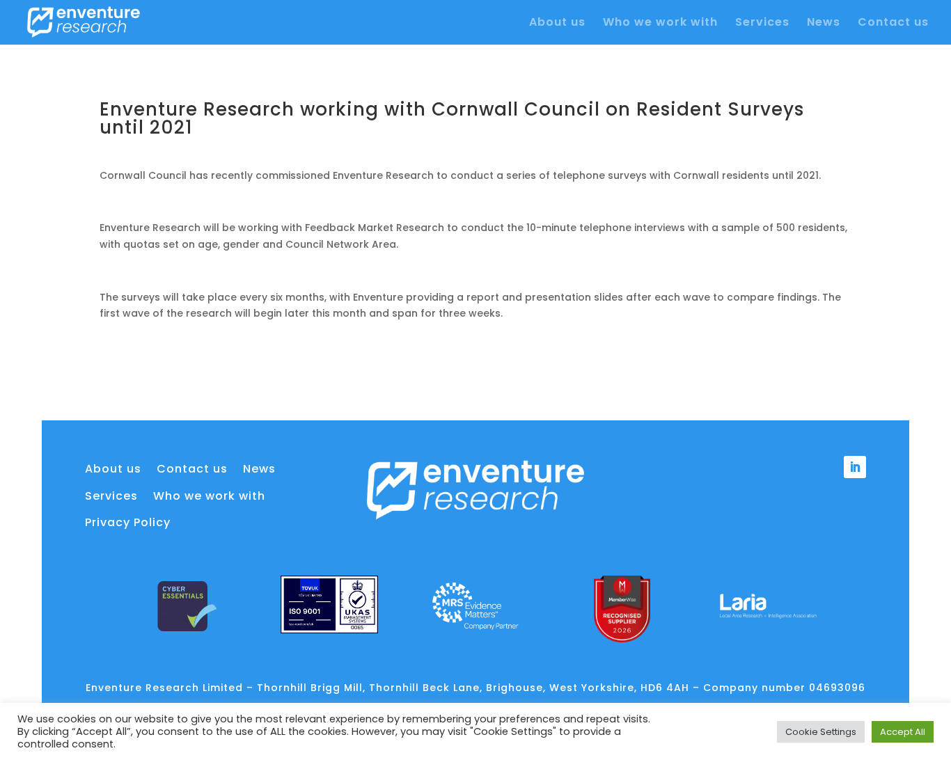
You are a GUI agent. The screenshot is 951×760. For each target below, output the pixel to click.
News (823, 23)
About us (557, 23)
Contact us (893, 23)
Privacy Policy (128, 522)
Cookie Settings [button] (820, 731)
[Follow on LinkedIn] (855, 467)
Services (762, 23)
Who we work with (660, 23)
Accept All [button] (902, 731)
